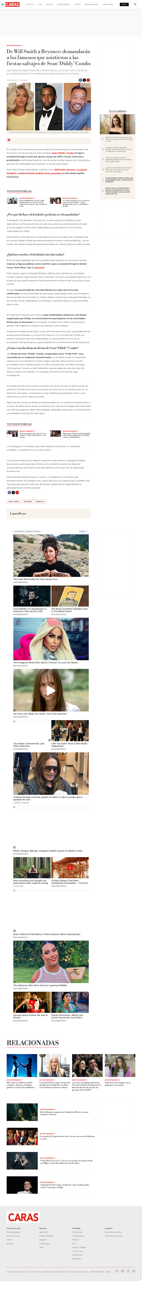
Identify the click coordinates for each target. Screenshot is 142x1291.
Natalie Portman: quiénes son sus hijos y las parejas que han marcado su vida (119, 139)
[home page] (13, 4)
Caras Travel (107, 4)
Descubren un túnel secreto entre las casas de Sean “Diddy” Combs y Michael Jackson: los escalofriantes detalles (76, 203)
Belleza (49, 4)
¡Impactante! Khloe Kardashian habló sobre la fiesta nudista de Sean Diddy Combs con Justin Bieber (76, 435)
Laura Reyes (23, 80)
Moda (40, 4)
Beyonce (40, 501)
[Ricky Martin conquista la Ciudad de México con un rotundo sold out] (22, 1112)
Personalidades (91, 4)
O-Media (76, 1228)
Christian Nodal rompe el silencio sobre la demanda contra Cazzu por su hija (64, 1186)
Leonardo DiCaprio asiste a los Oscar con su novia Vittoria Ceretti (67, 1137)
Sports (77, 4)
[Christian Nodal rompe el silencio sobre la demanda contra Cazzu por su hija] (22, 1185)
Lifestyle (30, 4)
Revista (124, 4)
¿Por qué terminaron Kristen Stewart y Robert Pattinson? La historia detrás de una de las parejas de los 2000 (86, 1086)
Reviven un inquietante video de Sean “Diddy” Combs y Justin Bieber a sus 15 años (32, 435)
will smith (28, 501)
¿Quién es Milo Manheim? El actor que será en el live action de (118, 169)
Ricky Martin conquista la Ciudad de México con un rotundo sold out (64, 1113)
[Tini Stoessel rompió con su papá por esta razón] (120, 1065)
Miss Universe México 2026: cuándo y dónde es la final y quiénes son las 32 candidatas (21, 1085)
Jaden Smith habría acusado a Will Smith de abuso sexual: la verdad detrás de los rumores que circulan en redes (33, 203)
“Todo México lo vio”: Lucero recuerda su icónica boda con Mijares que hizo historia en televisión (66, 1161)
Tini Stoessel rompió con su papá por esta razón (118, 1083)
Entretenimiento (63, 4)
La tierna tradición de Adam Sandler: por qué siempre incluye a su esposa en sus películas (118, 149)
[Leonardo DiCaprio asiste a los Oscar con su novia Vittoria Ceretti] (22, 1136)
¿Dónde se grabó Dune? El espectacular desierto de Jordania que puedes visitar (118, 159)
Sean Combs (13, 501)
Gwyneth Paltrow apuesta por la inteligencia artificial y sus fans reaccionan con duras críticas (54, 1085)
